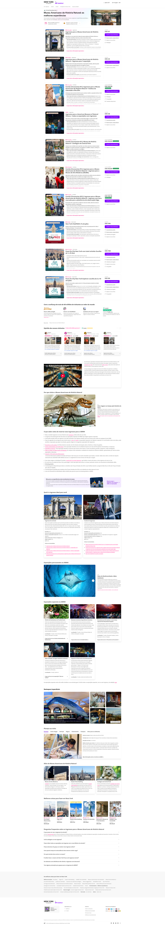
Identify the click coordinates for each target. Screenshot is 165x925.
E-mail (67, 910)
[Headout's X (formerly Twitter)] (120, 923)
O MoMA (47, 783)
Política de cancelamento (90, 915)
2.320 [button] (70, 30)
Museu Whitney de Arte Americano (104, 883)
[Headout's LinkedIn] (111, 923)
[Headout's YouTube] (115, 923)
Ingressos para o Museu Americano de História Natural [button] (58, 546)
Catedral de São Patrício (78, 885)
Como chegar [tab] (53, 731)
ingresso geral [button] (51, 834)
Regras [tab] (68, 731)
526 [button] (69, 57)
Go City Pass (88, 891)
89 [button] (69, 222)
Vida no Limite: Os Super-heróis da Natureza (56, 450)
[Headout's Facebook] (117, 923)
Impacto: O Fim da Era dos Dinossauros (54, 454)
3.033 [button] (70, 249)
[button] (47, 340)
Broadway (55, 879)
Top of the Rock (106, 881)
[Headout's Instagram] (113, 923)
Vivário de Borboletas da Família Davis (54, 446)
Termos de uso (88, 912)
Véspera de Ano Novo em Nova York (103, 889)
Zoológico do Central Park (49, 885)
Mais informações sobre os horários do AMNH (93, 757)
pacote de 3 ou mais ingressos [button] (73, 460)
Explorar (47, 6)
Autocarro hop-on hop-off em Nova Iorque (53, 887)
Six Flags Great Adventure (49, 883)
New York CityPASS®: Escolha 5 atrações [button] (94, 553)
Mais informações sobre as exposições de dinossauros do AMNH (108, 416)
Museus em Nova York (110, 887)
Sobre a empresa (88, 908)
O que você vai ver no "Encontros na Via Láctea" (107, 639)
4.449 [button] (70, 84)
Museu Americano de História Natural (64, 883)
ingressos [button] (71, 435)
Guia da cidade (75, 6)
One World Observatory (49, 881)
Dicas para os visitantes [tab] (93, 731)
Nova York (46, 322)
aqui (116, 682)
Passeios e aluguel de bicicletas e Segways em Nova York (92, 887)
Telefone (67, 908)
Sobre (52, 6)
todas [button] (77, 440)
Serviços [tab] (61, 731)
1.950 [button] (70, 139)
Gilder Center (105, 364)
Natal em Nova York (89, 889)
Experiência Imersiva (50, 448)
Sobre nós (99, 891)
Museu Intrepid (77, 883)
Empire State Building (69, 879)
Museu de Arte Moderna (111, 879)
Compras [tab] (83, 731)
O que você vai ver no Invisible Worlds (79, 639)
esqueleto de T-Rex (88, 364)
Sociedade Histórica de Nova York (64, 885)
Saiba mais (46, 317)
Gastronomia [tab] (75, 731)
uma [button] (73, 440)
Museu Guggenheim (87, 881)
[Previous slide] (47, 40)
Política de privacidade (90, 910)
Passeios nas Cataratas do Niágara (73, 881)
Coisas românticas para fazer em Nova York (69, 891)
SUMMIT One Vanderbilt (81, 879)
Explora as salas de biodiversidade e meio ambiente (107, 589)
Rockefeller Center (97, 881)
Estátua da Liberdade (60, 881)
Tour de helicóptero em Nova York (71, 887)
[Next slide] (62, 40)
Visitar (57, 6)
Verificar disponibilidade (112, 34)
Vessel (86, 885)
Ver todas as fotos (116, 722)
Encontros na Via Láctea (51, 445)
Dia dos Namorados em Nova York (51, 891)
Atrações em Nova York (65, 6)
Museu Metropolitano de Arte (88, 883)
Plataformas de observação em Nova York (53, 889)
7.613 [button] (70, 194)
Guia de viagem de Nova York (77, 889)
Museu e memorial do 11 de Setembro (96, 879)
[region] (54, 40)
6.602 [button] (70, 167)
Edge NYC (61, 879)
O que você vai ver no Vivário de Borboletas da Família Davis (55, 639)
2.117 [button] (70, 276)
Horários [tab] (46, 731)
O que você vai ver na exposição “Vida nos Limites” (54, 677)
